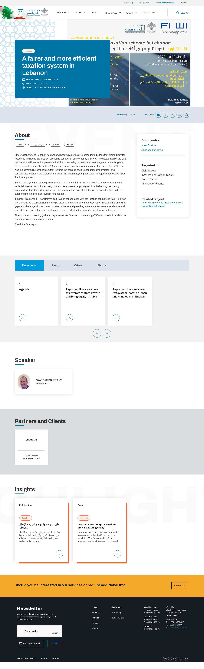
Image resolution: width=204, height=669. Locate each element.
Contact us (148, 12)
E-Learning (128, 3)
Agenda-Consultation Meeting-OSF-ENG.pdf (22, 317)
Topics (93, 12)
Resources (111, 13)
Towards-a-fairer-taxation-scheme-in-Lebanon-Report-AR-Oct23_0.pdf (69, 317)
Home (95, 607)
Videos (78, 265)
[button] (109, 333)
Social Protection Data (165, 3)
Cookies (55, 658)
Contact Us (179, 585)
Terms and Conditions (26, 658)
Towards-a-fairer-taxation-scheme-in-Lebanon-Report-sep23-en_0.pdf (116, 317)
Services (62, 12)
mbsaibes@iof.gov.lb (152, 150)
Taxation (26, 518)
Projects (80, 12)
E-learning (116, 612)
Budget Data (144, 3)
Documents (29, 265)
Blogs (55, 265)
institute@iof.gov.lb (179, 627)
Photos (102, 265)
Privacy (44, 658)
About (129, 13)
